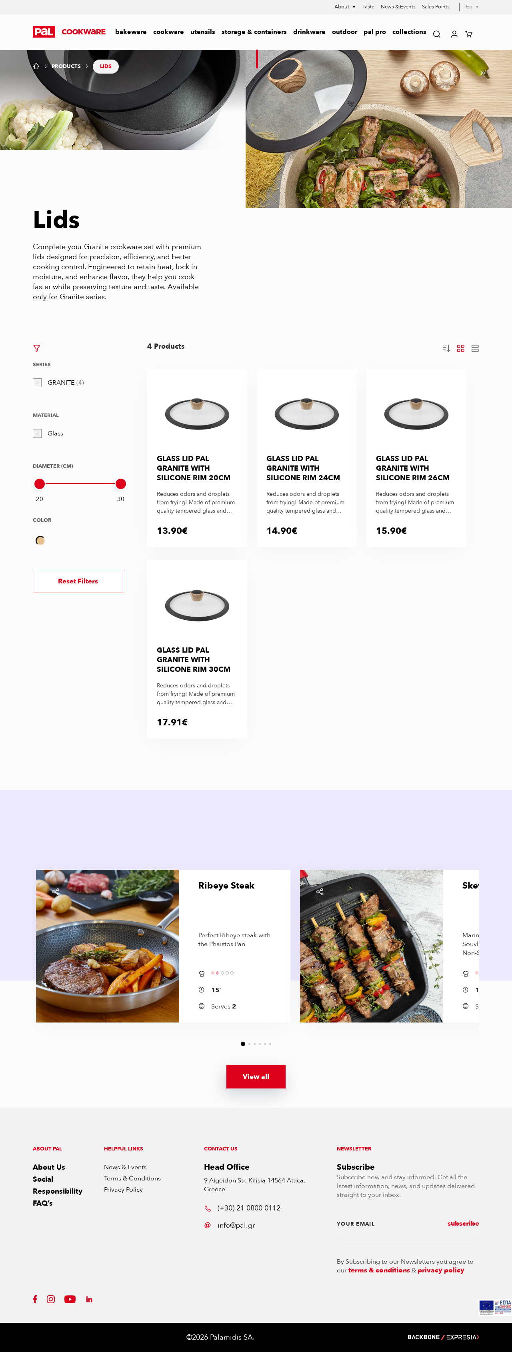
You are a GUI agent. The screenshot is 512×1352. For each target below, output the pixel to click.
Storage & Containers (254, 32)
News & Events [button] (125, 1167)
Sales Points (436, 6)
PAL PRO (375, 32)
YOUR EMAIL (356, 1224)
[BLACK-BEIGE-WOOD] (40, 540)
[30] (121, 484)
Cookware (168, 32)
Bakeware (131, 32)
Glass (55, 433)
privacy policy (441, 1270)
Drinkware (309, 32)
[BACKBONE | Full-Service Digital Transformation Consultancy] (424, 1337)
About (345, 7)
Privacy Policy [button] (123, 1189)
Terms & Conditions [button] (132, 1178)
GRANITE (65, 382)
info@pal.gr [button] (236, 1225)
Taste (368, 6)
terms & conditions (379, 1270)
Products (66, 67)
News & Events (398, 6)
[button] (69, 32)
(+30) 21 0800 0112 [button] (249, 1208)
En (472, 6)
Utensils (202, 32)
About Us (49, 1167)
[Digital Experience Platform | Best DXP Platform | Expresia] (462, 1337)
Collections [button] (409, 32)
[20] (40, 484)
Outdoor (344, 32)
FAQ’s (43, 1203)
